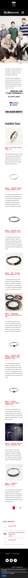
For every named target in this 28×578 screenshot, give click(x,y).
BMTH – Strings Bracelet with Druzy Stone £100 (12, 403)
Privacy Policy (16, 553)
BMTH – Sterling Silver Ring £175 (13, 148)
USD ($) (13, 4)
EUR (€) (13, 5)
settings (12, 573)
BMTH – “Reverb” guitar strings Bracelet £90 (13, 188)
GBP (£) (13, 2)
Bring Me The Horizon (10, 151)
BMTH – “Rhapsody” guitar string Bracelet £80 (13, 315)
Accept (4, 575)
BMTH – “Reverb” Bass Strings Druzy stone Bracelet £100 (12, 357)
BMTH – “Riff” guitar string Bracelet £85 (12, 273)
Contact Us (7, 553)
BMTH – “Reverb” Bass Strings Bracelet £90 (12, 231)
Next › (20, 507)
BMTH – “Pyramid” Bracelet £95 (11, 484)
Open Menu (22, 12)
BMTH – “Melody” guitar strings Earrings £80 (13, 444)
